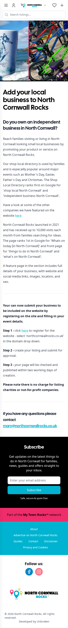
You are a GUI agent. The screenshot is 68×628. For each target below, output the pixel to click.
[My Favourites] (54, 5)
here (18, 215)
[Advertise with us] (62, 5)
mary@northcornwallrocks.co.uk (30, 426)
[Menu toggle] (6, 5)
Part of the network (34, 515)
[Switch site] (45, 5)
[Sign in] (13, 5)
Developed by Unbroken (34, 621)
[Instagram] (39, 572)
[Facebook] (29, 572)
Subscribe (34, 490)
